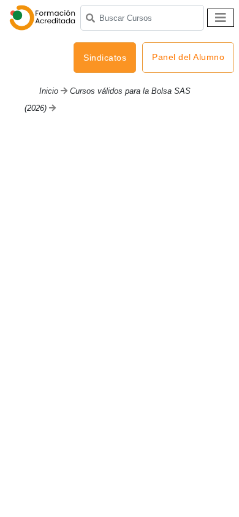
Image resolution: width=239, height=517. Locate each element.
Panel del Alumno (188, 57)
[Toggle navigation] (220, 18)
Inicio (48, 91)
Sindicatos (104, 57)
